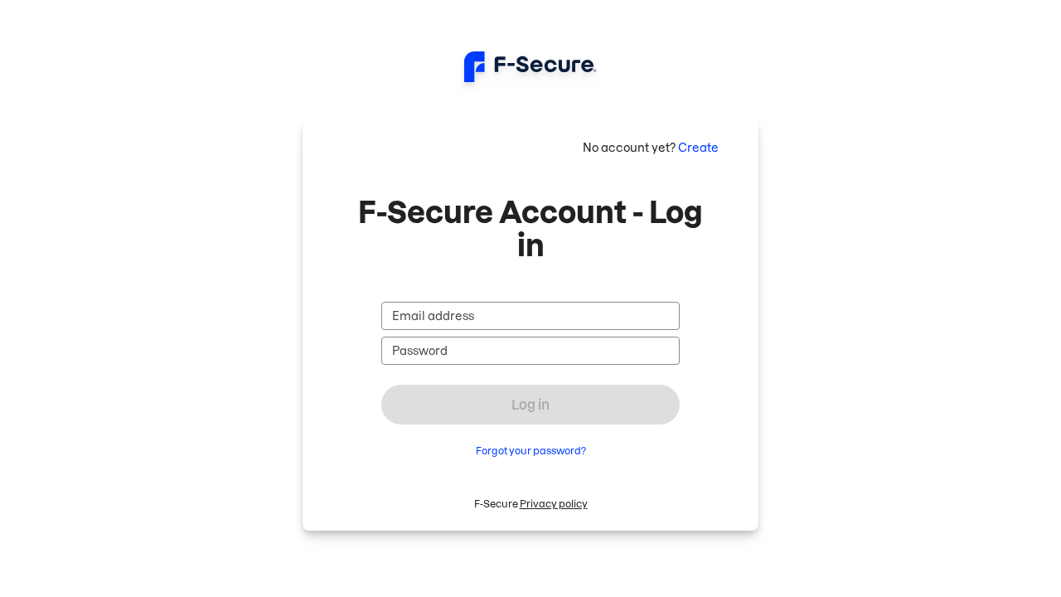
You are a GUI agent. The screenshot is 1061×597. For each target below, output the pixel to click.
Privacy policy (554, 503)
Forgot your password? (531, 450)
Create (698, 147)
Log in (530, 404)
